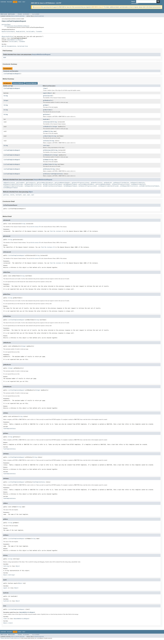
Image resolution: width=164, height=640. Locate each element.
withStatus (46, 169)
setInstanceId (47, 122)
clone (44, 88)
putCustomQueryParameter (86, 184)
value (11, 36)
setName (45, 131)
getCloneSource (30, 182)
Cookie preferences (14, 638)
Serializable (30, 31)
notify (12, 195)
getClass (6, 195)
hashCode (46, 119)
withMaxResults (48, 155)
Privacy (2, 638)
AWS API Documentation (9, 46)
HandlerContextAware (8, 31)
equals (45, 93)
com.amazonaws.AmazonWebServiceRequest (16, 26)
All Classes (35, 14)
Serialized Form (22, 46)
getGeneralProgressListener (80, 182)
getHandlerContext (96, 182)
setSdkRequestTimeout (70, 186)
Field (12, 16)
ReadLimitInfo (20, 31)
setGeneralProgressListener (121, 184)
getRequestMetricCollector (33, 184)
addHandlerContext (9, 182)
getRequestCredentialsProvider (13, 184)
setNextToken (47, 136)
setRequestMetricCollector (33, 186)
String (6, 95)
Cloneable (39, 31)
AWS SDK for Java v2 (97, 7)
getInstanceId (47, 95)
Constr (17, 16)
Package (9, 1)
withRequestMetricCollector (129, 186)
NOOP (4, 57)
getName (45, 105)
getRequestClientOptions (121, 182)
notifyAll (19, 195)
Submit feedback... (135, 3)
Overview (3, 1)
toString (46, 145)
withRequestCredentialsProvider (108, 186)
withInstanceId (48, 150)
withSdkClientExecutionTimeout (149, 186)
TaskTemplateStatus (57, 173)
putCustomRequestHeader (103, 184)
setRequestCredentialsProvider (13, 186)
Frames (20, 14)
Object (50, 93)
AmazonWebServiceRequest (15, 39)
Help (23, 1)
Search (133, 1)
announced (38, 7)
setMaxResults (47, 126)
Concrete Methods (31, 83)
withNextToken (47, 164)
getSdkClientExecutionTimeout (52, 184)
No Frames (26, 14)
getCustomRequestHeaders (62, 182)
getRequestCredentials (137, 182)
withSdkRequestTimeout (10, 187)
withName (46, 159)
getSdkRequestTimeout (70, 184)
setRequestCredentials (138, 184)
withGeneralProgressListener (87, 186)
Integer (6, 100)
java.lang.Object (6, 24)
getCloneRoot (20, 182)
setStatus (46, 140)
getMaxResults (47, 100)
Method (22, 16)
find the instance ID (35, 226)
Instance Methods (18, 83)
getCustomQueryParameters (45, 182)
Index (19, 1)
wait (24, 195)
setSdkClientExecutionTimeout (52, 186)
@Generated (5, 36)
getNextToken (47, 109)
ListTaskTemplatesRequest (12, 73)
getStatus (46, 114)
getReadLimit (108, 182)
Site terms (7, 638)
